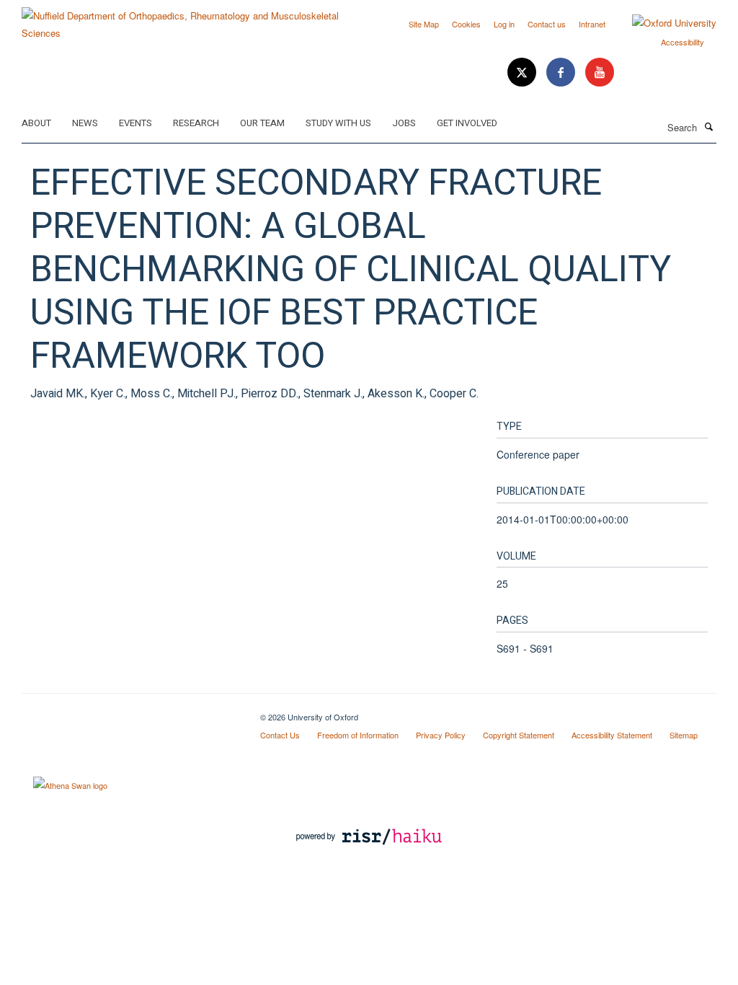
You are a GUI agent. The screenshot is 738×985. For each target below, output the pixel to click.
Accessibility (682, 42)
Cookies (466, 24)
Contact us (547, 24)
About (36, 123)
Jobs (404, 123)
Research (196, 123)
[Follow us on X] (523, 72)
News (85, 123)
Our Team (262, 123)
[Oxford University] (663, 23)
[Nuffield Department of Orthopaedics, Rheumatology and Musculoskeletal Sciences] (190, 19)
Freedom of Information (358, 735)
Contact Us (280, 735)
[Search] (708, 126)
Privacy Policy (441, 735)
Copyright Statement (518, 735)
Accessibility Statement (612, 735)
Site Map (424, 24)
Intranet (592, 24)
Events (135, 123)
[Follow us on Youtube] (599, 72)
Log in (504, 24)
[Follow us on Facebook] (562, 72)
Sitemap (684, 735)
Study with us (338, 123)
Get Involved (467, 123)
